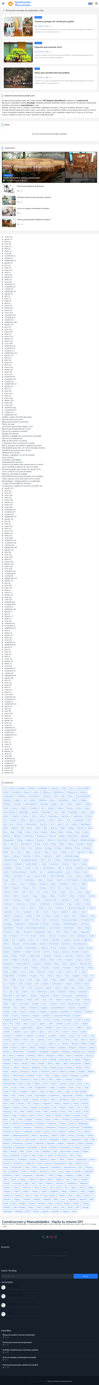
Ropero (76, 1151)
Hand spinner (83, 992)
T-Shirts (50, 1175)
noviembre (9, 256)
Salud (79, 1155)
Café (72, 852)
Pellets (57, 1103)
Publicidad (28, 1131)
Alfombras (7, 804)
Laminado (6, 1032)
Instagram (36, 1016)
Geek (37, 984)
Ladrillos (79, 1028)
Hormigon (35, 1004)
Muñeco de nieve (19, 1076)
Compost (27, 900)
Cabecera (37, 852)
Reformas (42, 1139)
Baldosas (14, 828)
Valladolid (46, 1199)
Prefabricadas (83, 1123)
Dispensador (85, 932)
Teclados (84, 1179)
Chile (34, 888)
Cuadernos (64, 912)
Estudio (52, 960)
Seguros (53, 1159)
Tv (93, 1195)
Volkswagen (7, 1211)
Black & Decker (62, 840)
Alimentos (17, 804)
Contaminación (44, 904)
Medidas (53, 1060)
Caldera (37, 856)
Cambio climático (31, 864)
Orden (30, 1088)
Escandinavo (17, 952)
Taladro (79, 1175)
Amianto (24, 808)
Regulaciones (76, 1139)
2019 (6, 507)
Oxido (79, 1088)
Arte (4, 820)
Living (75, 1040)
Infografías (43, 1012)
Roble (22, 1151)
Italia (18, 1024)
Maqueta (55, 1052)
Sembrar (70, 1159)
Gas (4, 984)
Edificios (6, 944)
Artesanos (13, 820)
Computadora (65, 900)
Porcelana (66, 1119)
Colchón (15, 896)
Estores (6, 960)
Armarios (25, 816)
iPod (11, 1024)
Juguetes (39, 1028)
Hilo (51, 1000)
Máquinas (91, 1052)
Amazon (14, 808)
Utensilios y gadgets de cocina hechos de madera (21, 436)
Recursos (18, 1139)
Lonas (13, 1044)
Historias (86, 1000)
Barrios (28, 832)
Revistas (87, 1147)
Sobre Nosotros (69, 1167)
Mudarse (73, 1072)
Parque (44, 1099)
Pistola (78, 1111)
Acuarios (27, 792)
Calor (49, 860)
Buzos (19, 852)
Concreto (86, 900)
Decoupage (7, 924)
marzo (7, 275)
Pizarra (86, 1111)
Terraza (16, 1187)
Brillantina (68, 848)
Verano (50, 1203)
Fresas (85, 976)
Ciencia (67, 888)
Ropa (55, 1151)
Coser (50, 908)
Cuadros (74, 912)
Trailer (82, 1191)
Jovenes (6, 1028)
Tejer (33, 1183)
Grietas (81, 988)
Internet (47, 1020)
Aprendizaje (73, 812)
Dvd (37, 940)
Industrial (32, 1012)
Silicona (48, 1163)
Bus (12, 852)
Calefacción (47, 856)
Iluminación (33, 1008)
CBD (13, 880)
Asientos (60, 820)
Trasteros (17, 1195)
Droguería (21, 940)
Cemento (59, 880)
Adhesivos (46, 792)
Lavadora (83, 1032)
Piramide (54, 1111)
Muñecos (31, 1076)
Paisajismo (24, 1092)
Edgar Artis (87, 940)
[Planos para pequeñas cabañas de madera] (9, 222)
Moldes (6, 1072)
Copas (69, 904)
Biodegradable (8, 840)
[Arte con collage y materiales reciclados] (9, 211)
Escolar (37, 952)
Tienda (36, 1187)
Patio (13, 1103)
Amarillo (88, 804)
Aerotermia (47, 796)
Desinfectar (85, 924)
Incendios (6, 1012)
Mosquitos (24, 1072)
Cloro (38, 892)
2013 (6, 666)
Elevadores (19, 948)
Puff (54, 1131)
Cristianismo (27, 912)
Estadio (23, 956)
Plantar (40, 1115)
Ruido (34, 1155)
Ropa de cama (65, 1151)
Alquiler (54, 804)
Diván (5, 936)
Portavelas (52, 1123)
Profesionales (51, 1127)
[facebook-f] (43, 1237)
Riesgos (13, 1151)
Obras (45, 1084)
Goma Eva (38, 988)
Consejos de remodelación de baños (16, 483)
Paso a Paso (83, 1099)
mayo (7, 246)
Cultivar (92, 916)
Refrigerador (54, 1139)
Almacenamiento (31, 804)
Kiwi (64, 1028)
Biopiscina (30, 840)
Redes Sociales (30, 1139)
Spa (60, 1171)
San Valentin (21, 1159)
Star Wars (77, 1171)
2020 (7, 405)
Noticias (79, 1080)
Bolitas (37, 844)
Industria (23, 1012)
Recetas (71, 1135)
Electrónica (7, 948)
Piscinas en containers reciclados (15, 431)
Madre (92, 1044)
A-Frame (11, 788)
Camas (85, 860)
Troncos (36, 1195)
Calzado (57, 860)
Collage (43, 896)
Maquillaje (65, 1052)
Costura (91, 908)
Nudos (21, 1084)
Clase (24, 892)
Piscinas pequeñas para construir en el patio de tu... (22, 469)
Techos (75, 1179)
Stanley (68, 1171)
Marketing (31, 1056)
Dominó (42, 936)
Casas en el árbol (40, 876)
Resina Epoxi (7, 1147)
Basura (53, 832)
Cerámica (13, 884)
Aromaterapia (53, 816)
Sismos (5, 1167)
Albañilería (42, 800)
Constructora (21, 904)
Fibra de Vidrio (80, 968)
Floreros (51, 972)
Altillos (69, 804)
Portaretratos (28, 1123)
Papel (30, 1096)
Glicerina (6, 988)
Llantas (83, 1040)
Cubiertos (6, 916)
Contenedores (58, 904)
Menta (16, 1064)
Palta (14, 1096)
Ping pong (7, 1111)
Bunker (5, 852)
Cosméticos (59, 908)
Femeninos (35, 968)
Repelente (51, 1143)
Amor (43, 808)
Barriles (20, 832)
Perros (25, 1107)
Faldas (56, 964)
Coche (71, 892)
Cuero (74, 916)
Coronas (14, 908)
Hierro (37, 1000)
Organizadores (41, 1088)
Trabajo (64, 1191)
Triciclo (27, 1195)
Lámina (88, 1028)
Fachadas (47, 964)
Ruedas (25, 1155)
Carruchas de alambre (54, 872)
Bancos (29, 828)
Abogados (21, 788)
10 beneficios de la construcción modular (18, 443)
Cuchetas (47, 916)
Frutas (5, 980)
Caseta (78, 876)
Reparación (40, 1143)
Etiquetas (69, 960)
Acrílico (6, 792)
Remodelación (18, 1143)
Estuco (34, 960)
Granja (65, 988)
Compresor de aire (50, 900)
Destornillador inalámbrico (36, 928)
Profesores (63, 1127)
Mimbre (87, 1064)
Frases (67, 976)
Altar (62, 804)
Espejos (14, 956)
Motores (35, 1072)
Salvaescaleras (8, 1159)
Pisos (70, 1111)
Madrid (5, 1048)
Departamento (20, 924)
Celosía (40, 880)
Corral (23, 908)
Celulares (49, 880)
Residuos (89, 1143)
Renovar (29, 1143)
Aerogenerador (8, 796)
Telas (40, 1183)
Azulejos (74, 824)
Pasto (5, 1103)
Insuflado (77, 1016)
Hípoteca (68, 1000)
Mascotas (89, 1056)
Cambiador (18, 864)
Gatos (21, 984)
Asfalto (51, 820)
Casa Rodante (18, 876)
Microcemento (76, 1064)
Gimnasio (68, 984)
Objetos (37, 1084)
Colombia (62, 896)
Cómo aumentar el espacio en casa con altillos (20, 467)
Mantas (92, 1048)
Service (92, 1159)
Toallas (90, 1187)
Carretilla (32, 872)
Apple (63, 812)
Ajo (25, 800)
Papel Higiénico (41, 1096)
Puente (38, 1131)
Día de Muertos (69, 928)
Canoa (36, 868)
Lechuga (62, 1036)
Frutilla (13, 980)
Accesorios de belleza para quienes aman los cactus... (23, 464)
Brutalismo (87, 848)
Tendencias (83, 1183)
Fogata (83, 972)
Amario (5, 808)
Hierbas (29, 1000)
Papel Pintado (67, 1096)
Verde (58, 1203)
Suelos (17, 1175)
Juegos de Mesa (27, 1028)
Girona (87, 984)
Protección (7, 1131)
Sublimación (88, 1171)
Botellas (39, 848)
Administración (58, 792)
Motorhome (45, 1072)
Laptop (41, 1032)
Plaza (20, 1119)
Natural (64, 1076)
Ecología (67, 940)
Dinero (18, 932)
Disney (75, 932)
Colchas (6, 896)
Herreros (56, 996)
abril (6, 249)
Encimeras (63, 948)
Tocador (16, 1191)
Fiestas (5, 972)
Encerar (53, 948)
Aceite (64, 788)
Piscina (62, 1111)
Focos (76, 972)
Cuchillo (57, 916)
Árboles (83, 812)
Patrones (21, 1103)
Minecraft (6, 1068)
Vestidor (76, 1203)
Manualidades (44, 1052)
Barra (12, 832)
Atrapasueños (79, 820)
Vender (5, 1203)
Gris (4, 992)
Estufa (60, 960)
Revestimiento (65, 1147)
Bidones (62, 836)
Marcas (11, 1056)
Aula (4, 824)
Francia (50, 976)
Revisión (77, 1147)
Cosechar (41, 908)
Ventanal (31, 1203)
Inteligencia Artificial (10, 1020)
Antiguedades (24, 812)
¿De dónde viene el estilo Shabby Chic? (17, 427)
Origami (52, 1088)
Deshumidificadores (70, 924)
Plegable (29, 1119)
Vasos (63, 1199)
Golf (23, 988)
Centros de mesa (88, 880)
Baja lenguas (85, 824)
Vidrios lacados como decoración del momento (21, 479)
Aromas (42, 816)
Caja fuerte (81, 852)
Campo (74, 864)
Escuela (56, 952)
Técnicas (6, 1183)
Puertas (47, 1131)
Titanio (73, 1187)
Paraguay (16, 1099)
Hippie (77, 1000)
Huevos (86, 1004)
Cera (5, 884)
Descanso (45, 924)
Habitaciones (42, 992)
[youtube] (51, 1237)
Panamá (22, 1096)
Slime (34, 1167)
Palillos (68, 1092)
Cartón (85, 872)
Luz (58, 1044)
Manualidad (32, 1052)
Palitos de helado (80, 1092)
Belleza (86, 832)
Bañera (38, 828)
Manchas (53, 1048)
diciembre (9, 284)
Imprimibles (83, 1008)
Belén (78, 832)
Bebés (61, 832)
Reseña (80, 1143)
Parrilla (53, 1099)
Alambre (32, 800)
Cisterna (83, 888)
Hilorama (59, 1000)
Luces (37, 1044)
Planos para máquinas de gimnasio (30, 186)
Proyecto (17, 1131)
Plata (86, 1115)
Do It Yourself (32, 936)
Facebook (37, 964)
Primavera (17, 1127)
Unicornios (7, 1199)
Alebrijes (84, 800)
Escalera (6, 952)
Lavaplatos (30, 1036)
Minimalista (36, 1068)
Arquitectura (77, 816)
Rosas (5, 1155)
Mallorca (33, 1048)
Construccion (8, 904)
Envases (90, 948)
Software (88, 1167)
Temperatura (71, 1183)
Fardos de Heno (85, 964)
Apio (56, 812)
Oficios (79, 1084)
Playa (13, 1119)
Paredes (26, 1099)
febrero (7, 277)
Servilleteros (17, 1163)
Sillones (78, 1163)
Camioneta (54, 864)
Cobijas (62, 892)
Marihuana (20, 1056)
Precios (72, 1123)
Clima (31, 892)
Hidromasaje (7, 1000)
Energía (81, 948)
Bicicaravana (41, 836)
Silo (86, 1163)
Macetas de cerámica (10, 434)
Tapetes (32, 1179)
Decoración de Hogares (69, 920)
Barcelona (81, 828)
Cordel (5, 908)
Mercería (25, 1064)
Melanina (87, 1060)
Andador (51, 808)
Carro (41, 872)
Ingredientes (65, 1012)
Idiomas (23, 1008)
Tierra (44, 1187)
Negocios (6, 1080)
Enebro (72, 948)
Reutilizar (53, 1147)
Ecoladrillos (56, 940)
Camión (44, 864)
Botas (23, 848)
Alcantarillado (63, 800)
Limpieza (58, 1040)
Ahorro (70, 796)
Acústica (36, 792)
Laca (71, 1028)
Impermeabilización (58, 1008)
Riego (5, 1151)
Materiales (7, 1060)
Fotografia (33, 976)
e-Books (45, 940)
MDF (27, 1060)
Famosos (73, 964)
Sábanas (51, 1155)
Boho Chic (14, 844)
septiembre (9, 261)
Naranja (56, 1076)
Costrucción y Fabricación (76, 908)
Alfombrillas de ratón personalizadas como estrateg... (23, 476)
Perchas (76, 1103)
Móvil (55, 1072)
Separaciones (81, 1159)
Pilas (79, 1107)
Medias (44, 1060)
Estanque (58, 956)
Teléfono (49, 1183)
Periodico (16, 1107)
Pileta (86, 1107)
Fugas (38, 980)
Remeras (6, 1143)
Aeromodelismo (34, 796)
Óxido (86, 1088)
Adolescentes (72, 792)
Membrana (7, 1064)
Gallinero (72, 980)
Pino (15, 1111)
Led (78, 1036)
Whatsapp (19, 1211)
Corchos (87, 904)
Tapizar (50, 1179)
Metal (50, 1064)
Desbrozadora (34, 924)
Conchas (76, 900)
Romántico (46, 1151)
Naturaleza (75, 1076)
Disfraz (66, 932)
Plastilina (77, 1115)
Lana (25, 1032)
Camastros (7, 864)
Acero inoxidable (83, 788)
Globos (15, 988)
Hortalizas (53, 1004)
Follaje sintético (9, 976)
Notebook (69, 1080)
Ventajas (22, 1203)
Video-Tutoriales (19, 1207)
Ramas (34, 1135)
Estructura (25, 960)
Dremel (91, 936)
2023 (7, 313)
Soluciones (44, 1171)
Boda (5, 844)
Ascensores (41, 820)
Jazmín (68, 1024)
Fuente (29, 980)
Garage (81, 980)
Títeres (81, 1187)
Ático (69, 820)
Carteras (76, 872)
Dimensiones (7, 932)
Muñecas (6, 1076)
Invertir (78, 1020)
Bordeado (6, 848)
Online (22, 1088)
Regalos (65, 1139)
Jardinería (59, 1024)
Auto (11, 824)
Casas (28, 876)
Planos (31, 1115)
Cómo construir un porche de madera (17, 472)
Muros (40, 1076)
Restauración (20, 1147)
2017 (6, 569)
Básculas (44, 832)
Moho (87, 1068)
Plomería (39, 1119)
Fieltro (90, 968)
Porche (5, 1123)
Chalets (6, 888)
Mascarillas (79, 1056)
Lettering (6, 1040)
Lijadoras (41, 1040)
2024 (7, 282)
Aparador (35, 812)
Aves (52, 824)
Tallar (87, 1175)
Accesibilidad (42, 788)
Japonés (42, 1024)
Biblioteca (17, 836)
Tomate (35, 1191)
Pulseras (72, 1131)
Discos (50, 932)
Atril (88, 820)
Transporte (7, 1195)
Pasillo (73, 1099)
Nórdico (59, 1080)
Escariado (28, 952)
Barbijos (71, 828)
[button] (90, 3)
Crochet (46, 912)
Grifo (89, 988)
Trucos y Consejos (48, 1195)
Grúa (10, 992)
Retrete (44, 1147)
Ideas (15, 1008)
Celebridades (29, 880)
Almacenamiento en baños (12, 462)
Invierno (87, 1020)
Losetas (22, 1044)
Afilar (56, 796)
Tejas (26, 1183)
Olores (5, 1088)
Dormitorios (81, 936)
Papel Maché (54, 1096)
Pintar (22, 1111)
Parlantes (35, 1099)
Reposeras (71, 1143)
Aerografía (21, 796)
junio (6, 244)
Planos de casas (8, 424)
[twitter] (47, 1237)
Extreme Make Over (23, 964)
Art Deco (88, 816)
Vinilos (55, 1207)
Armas (34, 816)
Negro (15, 1080)
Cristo (37, 912)
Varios (56, 1199)
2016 (6, 600)
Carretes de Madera (19, 872)
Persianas (34, 1107)
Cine (75, 888)
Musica (48, 1076)
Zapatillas (55, 1211)
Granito (57, 988)
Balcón (5, 828)
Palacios (42, 1092)
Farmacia (6, 968)
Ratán (63, 1135)
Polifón (56, 1119)
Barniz (5, 832)
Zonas (74, 1211)
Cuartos (83, 912)
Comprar (37, 900)
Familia (64, 964)
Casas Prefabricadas (57, 876)
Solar (5, 1171)
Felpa (26, 968)
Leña (92, 1036)
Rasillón (54, 1135)
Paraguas (6, 1099)
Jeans (76, 1024)
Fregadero (76, 976)
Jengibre (85, 1024)
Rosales (85, 1151)
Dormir (71, 936)
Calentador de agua (71, 856)
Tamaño (14, 1179)
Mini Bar (16, 1068)
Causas (5, 880)
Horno (44, 1004)
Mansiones (83, 1048)
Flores (60, 972)
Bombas (70, 844)
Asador (31, 820)
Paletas (51, 1092)
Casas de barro (8, 457)
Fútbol (53, 980)
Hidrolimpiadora (81, 996)
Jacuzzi (33, 1024)
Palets (60, 1092)
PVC (79, 1131)
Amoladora (34, 808)
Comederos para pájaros (11, 460)
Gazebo (29, 984)
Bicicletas (52, 836)
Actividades (16, 792)
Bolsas (54, 844)
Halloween (62, 992)
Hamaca (72, 992)
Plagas (14, 1115)
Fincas (23, 972)
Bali (22, 828)
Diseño (58, 932)
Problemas (28, 1127)
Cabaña (27, 852)
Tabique (60, 1175)
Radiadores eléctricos (21, 1135)
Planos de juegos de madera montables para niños (22, 446)
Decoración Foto (87, 920)
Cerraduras (32, 884)
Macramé (75, 1044)
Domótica (62, 936)
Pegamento (47, 1103)
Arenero (6, 816)
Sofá (80, 1167)
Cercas (22, 884)
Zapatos (66, 1211)
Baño (45, 828)
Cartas (67, 872)
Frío (92, 976)
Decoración (54, 920)
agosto (7, 239)
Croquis (54, 912)
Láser (50, 1032)
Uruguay (17, 1199)
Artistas (23, 820)
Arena (91, 812)
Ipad (4, 1024)
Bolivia (45, 844)
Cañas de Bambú (48, 868)
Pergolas (6, 1107)
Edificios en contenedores (12, 438)
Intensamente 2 (27, 1020)
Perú (54, 1107)
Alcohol (74, 800)
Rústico (41, 1155)
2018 (6, 538)
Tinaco (58, 1187)
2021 (6, 374)
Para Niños (89, 1096)
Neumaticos (25, 1080)
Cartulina (6, 876)
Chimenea (42, 888)
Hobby (5, 1004)
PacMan (6, 1092)
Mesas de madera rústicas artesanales (19, 1335)
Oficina (71, 1084)
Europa (78, 960)
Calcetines (27, 856)
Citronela (6, 892)
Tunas (78, 1195)
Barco (90, 828)
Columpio (81, 896)
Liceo (32, 1040)
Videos (31, 1207)
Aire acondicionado (83, 796)
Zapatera (45, 1211)
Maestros (14, 1048)
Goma (30, 988)
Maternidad (18, 1060)
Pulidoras (62, 1131)
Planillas (23, 1115)
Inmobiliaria (77, 1012)
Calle (42, 860)
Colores (72, 896)
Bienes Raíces (73, 836)
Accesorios (54, 788)
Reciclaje (81, 1135)
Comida (6, 900)
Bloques (74, 840)
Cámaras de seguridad (72, 860)
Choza (59, 888)
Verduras (67, 1203)
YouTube (35, 1211)
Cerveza (74, 884)
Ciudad (15, 892)
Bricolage (48, 848)
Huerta (62, 1004)
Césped (83, 884)
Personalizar (45, 1107)
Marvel (69, 1056)
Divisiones (14, 936)
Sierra (40, 1163)
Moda (45, 1068)
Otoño (71, 1088)
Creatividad (7, 912)
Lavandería (18, 1036)
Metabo (42, 1064)
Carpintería (79, 868)
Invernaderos (67, 1020)
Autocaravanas (31, 824)
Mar (4, 1056)
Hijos (44, 1000)
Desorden (19, 928)
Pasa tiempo (63, 1099)
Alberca (52, 800)
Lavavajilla (52, 1036)
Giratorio (78, 984)
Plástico (68, 1115)
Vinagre (47, 1207)
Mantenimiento (18, 1052)
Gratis (73, 988)
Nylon (29, 1084)
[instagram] (55, 1237)
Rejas (86, 1139)
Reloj (93, 1139)
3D (4, 788)
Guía (17, 992)
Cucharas (29, 916)
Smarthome (44, 1167)
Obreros (54, 1084)
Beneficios (7, 836)
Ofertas (63, 1084)
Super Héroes (28, 1175)
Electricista (66, 944)
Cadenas (63, 852)
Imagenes (44, 1008)
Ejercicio (43, 944)
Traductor (73, 1191)
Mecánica (35, 1060)
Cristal (17, 912)
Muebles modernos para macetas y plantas (34, 197)
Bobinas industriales (88, 840)
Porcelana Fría (78, 1119)
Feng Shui (45, 968)
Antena (86, 808)
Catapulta (88, 876)
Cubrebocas (18, 916)
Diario (80, 928)
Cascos (70, 876)
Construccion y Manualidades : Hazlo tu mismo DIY (42, 1222)
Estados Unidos (34, 956)
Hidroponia (19, 1000)
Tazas (67, 1179)
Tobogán (6, 1191)
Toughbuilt (54, 1191)
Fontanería (22, 976)
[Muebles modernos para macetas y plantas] (9, 200)
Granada (49, 988)
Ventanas (41, 1203)
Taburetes (69, 1175)
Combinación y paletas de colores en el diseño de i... (23, 486)
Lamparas (17, 1032)
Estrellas (15, 960)
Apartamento (46, 812)
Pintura (30, 1111)
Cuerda (65, 916)
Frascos (58, 976)
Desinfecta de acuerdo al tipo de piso (16, 450)
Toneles (44, 1191)
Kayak (58, 1028)
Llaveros (92, 1040)
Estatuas (79, 956)
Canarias (84, 864)
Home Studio (23, 1004)
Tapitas (41, 1179)
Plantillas (58, 1115)
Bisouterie (40, 840)
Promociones (75, 1127)
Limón (49, 1040)
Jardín (51, 1024)
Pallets (5, 1096)
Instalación (47, 1016)
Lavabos (65, 1032)
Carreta (6, 872)
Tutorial (86, 1195)
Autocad (19, 824)
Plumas (47, 1119)
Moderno (69, 1068)
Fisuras (31, 972)
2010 (6, 756)
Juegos (15, 1028)
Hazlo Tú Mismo (21, 996)
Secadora (33, 1159)
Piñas (46, 1111)
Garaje (89, 980)
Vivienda (85, 1207)
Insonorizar (25, 1016)
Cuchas (38, 916)
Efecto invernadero (30, 944)
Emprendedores (32, 948)
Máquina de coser (78, 1052)
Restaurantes (33, 1147)
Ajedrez (18, 800)
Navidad (85, 1076)
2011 (6, 725)
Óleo (87, 1084)
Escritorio (46, 952)
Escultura (65, 952)
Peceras (36, 1103)
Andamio (60, 808)
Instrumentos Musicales (62, 1016)
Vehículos (82, 1199)
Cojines (87, 892)
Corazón (78, 904)
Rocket (30, 1151)
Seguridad (43, 1159)
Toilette (25, 1191)
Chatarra (26, 888)
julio (6, 242)
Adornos (83, 792)
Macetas (65, 1044)
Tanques (23, 1179)
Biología (20, 840)
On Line (14, 1088)
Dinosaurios (28, 932)
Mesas (33, 1064)
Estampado (47, 956)
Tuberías (62, 1195)
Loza (29, 1044)
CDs (19, 880)
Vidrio (39, 1207)
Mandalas (62, 1048)
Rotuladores (15, 1155)
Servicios (6, 1163)
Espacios (85, 952)
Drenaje (6, 940)
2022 (7, 344)
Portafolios (16, 1123)
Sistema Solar (17, 1167)
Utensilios (26, 1199)
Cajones (6, 856)
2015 (6, 621)
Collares (52, 896)
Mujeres (91, 1072)
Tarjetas (59, 1179)
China (52, 888)
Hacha (52, 992)
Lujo (43, 1044)
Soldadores (14, 1171)
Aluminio (78, 804)
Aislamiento (7, 800)
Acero (72, 788)
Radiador (6, 1135)
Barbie (63, 828)
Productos (38, 1127)
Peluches (66, 1103)
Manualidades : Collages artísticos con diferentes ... (22, 481)
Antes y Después (9, 812)
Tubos (70, 1195)
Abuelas (31, 788)
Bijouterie (85, 836)
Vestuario (6, 1207)
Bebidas (70, 832)
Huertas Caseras (74, 1004)
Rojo (37, 1151)
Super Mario (40, 1175)
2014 (6, 640)
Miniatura (25, 1068)
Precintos (62, 1123)
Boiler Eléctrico (26, 844)
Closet (46, 892)
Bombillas (80, 844)
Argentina (15, 816)
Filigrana (15, 972)
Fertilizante (67, 968)
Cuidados (82, 916)
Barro (36, 832)
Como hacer (16, 900)
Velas (91, 1199)
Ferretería (56, 968)
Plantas (48, 1115)
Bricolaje (58, 848)
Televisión (59, 1183)
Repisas (61, 1143)
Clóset (54, 892)
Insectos (15, 1016)
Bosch (16, 848)
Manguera (72, 1048)
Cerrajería (42, 884)
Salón (72, 1155)
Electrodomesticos (80, 944)
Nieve (44, 1080)
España (5, 956)
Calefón (58, 856)
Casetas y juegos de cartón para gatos (54, 21)
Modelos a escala (57, 1068)
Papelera (79, 1096)
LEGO (85, 1036)
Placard (6, 1115)
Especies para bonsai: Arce (48, 47)
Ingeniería (53, 1012)
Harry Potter (7, 996)
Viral (77, 1207)
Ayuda (59, 824)
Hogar (13, 1004)
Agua (63, 796)
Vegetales (72, 1199)
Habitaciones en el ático (11, 453)
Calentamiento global (29, 860)
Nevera (35, 1080)
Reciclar (90, 1135)
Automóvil (43, 824)
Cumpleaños (16, 920)
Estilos (88, 956)
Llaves (5, 1044)
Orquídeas (62, 1088)
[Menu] (3, 3)
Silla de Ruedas (59, 1163)
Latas (57, 1032)
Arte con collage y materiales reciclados (33, 208)
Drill (13, 940)
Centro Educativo (72, 880)
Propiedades (87, 1127)
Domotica (52, 936)
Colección (25, 896)
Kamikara (49, 1028)
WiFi (27, 1211)
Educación (16, 944)
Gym (32, 992)
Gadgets (62, 980)
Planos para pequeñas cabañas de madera (33, 219)
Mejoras (77, 1060)
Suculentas (7, 1175)
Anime (79, 808)
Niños (51, 1080)
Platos (5, 1119)
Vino (62, 1207)
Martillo (61, 1056)
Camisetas (65, 864)
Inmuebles (88, 1012)
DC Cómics (36, 920)
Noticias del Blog (9, 1084)
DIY (22, 936)
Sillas (70, 1163)
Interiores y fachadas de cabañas (14, 474)
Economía (76, 940)
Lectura (71, 1036)
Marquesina (51, 1056)
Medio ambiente (65, 1060)
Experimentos (8, 964)
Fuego (21, 980)
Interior (38, 1020)
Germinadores (57, 984)
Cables (46, 852)
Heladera (33, 996)
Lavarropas (41, 1036)
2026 (7, 237)
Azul (66, 824)
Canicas (18, 868)
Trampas (91, 1191)
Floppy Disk (41, 972)
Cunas (26, 920)
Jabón (25, 1024)
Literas (67, 1040)
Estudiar (43, 960)
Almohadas (44, 804)
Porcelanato (90, 1119)
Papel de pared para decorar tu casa (16, 429)
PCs (29, 1103)
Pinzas (38, 1111)
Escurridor (75, 952)
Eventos (87, 960)
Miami (66, 1064)
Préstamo (6, 1127)
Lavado (74, 1032)
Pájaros (33, 1092)
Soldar (24, 1171)
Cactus (54, 852)
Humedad (6, 1008)
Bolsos (62, 844)
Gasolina (12, 984)
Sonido (53, 1171)
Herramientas (45, 996)
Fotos (42, 976)
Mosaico (15, 1072)
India (15, 1012)
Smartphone (56, 1167)
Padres (14, 1092)
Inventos (57, 1020)
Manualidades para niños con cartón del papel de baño (23, 448)
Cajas (90, 852)
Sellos (62, 1159)
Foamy (67, 972)
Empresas (44, 948)
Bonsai (89, 844)
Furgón (45, 980)
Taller (5, 1179)
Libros (25, 1040)
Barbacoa (54, 828)
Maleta (23, 1048)
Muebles (82, 1072)
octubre (8, 258)
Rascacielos (44, 1135)
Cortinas (31, 908)
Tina (51, 1187)
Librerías (16, 1040)
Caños (59, 868)
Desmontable (8, 928)
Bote (30, 848)
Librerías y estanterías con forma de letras (18, 455)
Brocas (77, 848)
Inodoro (6, 1016)
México (57, 1064)
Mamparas (42, 1048)
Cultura (6, 920)
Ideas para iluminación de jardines (52, 73)
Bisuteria (51, 840)
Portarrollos (40, 1123)
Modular (79, 1068)
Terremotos (26, 1187)
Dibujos (87, 928)
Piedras (71, 1107)
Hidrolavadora (67, 996)
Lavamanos (7, 1036)
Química (87, 1131)
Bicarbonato (29, 836)
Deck (45, 920)
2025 (6, 253)
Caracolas (68, 868)
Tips (65, 1187)
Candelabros (7, 868)
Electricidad (54, 944)
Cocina (79, 892)
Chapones (15, 888)
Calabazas (16, 856)
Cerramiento (63, 884)
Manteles (6, 1052)
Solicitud (33, 1171)
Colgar (34, 896)
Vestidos (85, 1203)
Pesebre (63, 1107)
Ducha (30, 940)
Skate (27, 1167)
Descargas (56, 924)
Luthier (50, 1044)
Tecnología (17, 1183)
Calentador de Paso (10, 860)
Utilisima (37, 1199)
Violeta (70, 1207)
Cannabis (28, 868)
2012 (6, 694)
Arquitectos (65, 816)
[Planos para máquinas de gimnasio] (9, 189)
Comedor (91, 896)
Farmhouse (17, 968)
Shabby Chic (30, 1163)
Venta (14, 1203)
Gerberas (45, 984)
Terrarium (6, 1187)
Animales (70, 808)
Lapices (33, 1032)
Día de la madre (54, 928)
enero (7, 251)
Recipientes (7, 1139)
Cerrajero (52, 884)
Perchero (85, 1103)
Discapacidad (40, 932)
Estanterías (69, 956)
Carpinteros (91, 868)
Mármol (40, 1056)
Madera (84, 1044)
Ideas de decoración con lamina (14, 441)
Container (32, 904)
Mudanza (63, 1072)
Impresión (71, 1008)
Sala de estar (61, 1155)
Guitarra (25, 992)
